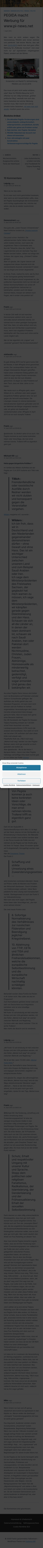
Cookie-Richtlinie (9, 785)
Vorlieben (21, 781)
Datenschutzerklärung (23, 785)
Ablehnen (21, 774)
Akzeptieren (21, 767)
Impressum (36, 785)
